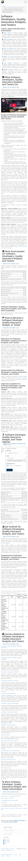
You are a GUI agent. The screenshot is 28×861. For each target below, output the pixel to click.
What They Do (7, 33)
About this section (8, 87)
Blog (20, 854)
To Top (16, 87)
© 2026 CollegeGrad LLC (6, 854)
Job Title (8, 450)
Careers (12, 848)
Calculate (9, 470)
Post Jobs (24, 848)
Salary (5, 56)
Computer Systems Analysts (9, 712)
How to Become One (9, 48)
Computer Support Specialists (10, 703)
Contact (3, 856)
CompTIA (3, 802)
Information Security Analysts (9, 740)
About (15, 854)
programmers (21, 175)
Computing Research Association (9, 800)
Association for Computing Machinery (10, 796)
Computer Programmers (8, 693)
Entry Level (7, 840)
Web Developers (6, 768)
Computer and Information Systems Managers (11, 658)
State (7, 456)
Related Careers (8, 69)
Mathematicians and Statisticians (10, 750)
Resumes (3, 850)
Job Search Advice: (5, 848)
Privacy (8, 856)
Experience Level (10, 463)
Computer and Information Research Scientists (12, 646)
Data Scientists (5, 735)
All (5, 843)
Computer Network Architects (10, 680)
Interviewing (9, 850)
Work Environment (8, 39)
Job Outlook (7, 63)
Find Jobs (6, 837)
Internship (7, 842)
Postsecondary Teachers (8, 759)
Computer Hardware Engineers (10, 672)
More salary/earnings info (14, 444)
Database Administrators (8, 725)
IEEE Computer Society (6, 798)
